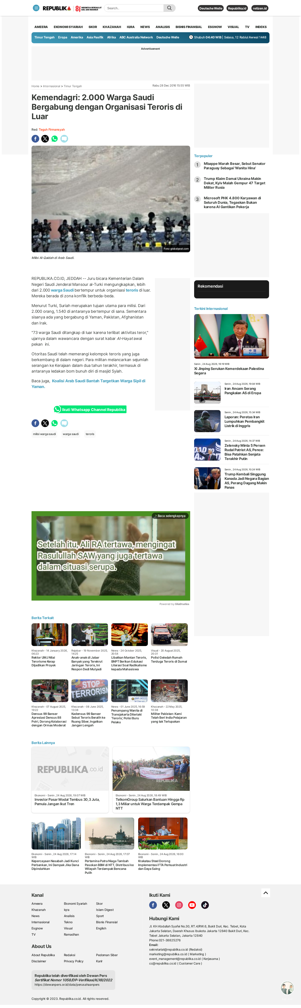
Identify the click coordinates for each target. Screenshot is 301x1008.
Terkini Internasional (211, 308)
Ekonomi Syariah (68, 27)
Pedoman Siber (106, 955)
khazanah (112, 27)
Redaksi (69, 955)
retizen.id (260, 8)
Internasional (51, 86)
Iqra (66, 910)
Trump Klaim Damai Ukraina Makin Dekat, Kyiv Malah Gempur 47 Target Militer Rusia (234, 183)
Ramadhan (71, 934)
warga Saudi (62, 290)
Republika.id (237, 8)
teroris (132, 290)
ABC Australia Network (136, 37)
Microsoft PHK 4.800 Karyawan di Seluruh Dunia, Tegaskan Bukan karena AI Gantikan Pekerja (232, 202)
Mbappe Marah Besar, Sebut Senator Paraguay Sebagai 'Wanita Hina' (235, 165)
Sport (100, 916)
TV (247, 27)
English (101, 928)
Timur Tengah (44, 37)
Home (35, 86)
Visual (68, 928)
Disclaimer (39, 961)
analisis (163, 27)
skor (93, 27)
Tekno (68, 922)
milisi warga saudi (44, 434)
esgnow (215, 27)
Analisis (69, 916)
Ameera (37, 903)
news (145, 27)
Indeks (261, 27)
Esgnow (37, 928)
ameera (41, 27)
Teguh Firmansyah (52, 129)
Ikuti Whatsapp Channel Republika (93, 409)
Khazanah (38, 910)
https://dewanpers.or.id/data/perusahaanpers (67, 984)
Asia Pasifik (95, 37)
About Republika (43, 955)
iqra (130, 27)
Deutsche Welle (210, 8)
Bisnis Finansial (189, 27)
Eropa (62, 37)
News (36, 916)
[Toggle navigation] (36, 7)
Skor (99, 903)
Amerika (77, 37)
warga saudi (71, 434)
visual (233, 27)
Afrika (111, 37)
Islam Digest (104, 910)
